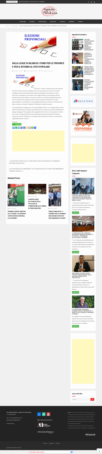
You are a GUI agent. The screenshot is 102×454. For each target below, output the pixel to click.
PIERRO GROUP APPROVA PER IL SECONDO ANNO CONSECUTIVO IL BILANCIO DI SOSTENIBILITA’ (89, 70)
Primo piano (50, 71)
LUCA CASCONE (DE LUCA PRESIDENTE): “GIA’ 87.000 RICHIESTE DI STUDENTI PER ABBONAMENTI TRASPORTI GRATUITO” (36, 170)
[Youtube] (94, 2)
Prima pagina (44, 71)
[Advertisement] (38, 141)
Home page (23, 21)
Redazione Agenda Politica (31, 71)
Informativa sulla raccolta (36, 452)
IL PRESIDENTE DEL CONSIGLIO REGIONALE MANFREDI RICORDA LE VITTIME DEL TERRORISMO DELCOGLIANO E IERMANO (82, 235)
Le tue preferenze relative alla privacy (58, 452)
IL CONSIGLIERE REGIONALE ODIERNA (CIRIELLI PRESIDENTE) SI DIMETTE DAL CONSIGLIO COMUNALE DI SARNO (83, 312)
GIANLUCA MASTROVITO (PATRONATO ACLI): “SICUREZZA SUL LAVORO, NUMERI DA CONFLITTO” (89, 58)
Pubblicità (71, 21)
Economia (62, 21)
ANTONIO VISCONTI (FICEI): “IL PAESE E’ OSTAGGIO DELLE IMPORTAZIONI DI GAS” (89, 84)
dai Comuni (53, 21)
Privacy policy (10, 423)
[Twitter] (91, 2)
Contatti (80, 21)
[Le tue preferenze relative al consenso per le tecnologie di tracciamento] (99, 451)
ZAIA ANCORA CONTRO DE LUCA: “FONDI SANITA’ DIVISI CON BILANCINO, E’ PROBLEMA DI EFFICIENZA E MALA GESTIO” (34, 162)
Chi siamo (32, 21)
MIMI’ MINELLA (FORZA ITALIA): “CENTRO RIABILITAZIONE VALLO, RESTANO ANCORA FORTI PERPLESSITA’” (82, 276)
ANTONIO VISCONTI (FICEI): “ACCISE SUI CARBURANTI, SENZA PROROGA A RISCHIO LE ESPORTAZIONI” (89, 45)
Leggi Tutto (75, 212)
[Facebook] (89, 2)
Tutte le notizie (42, 21)
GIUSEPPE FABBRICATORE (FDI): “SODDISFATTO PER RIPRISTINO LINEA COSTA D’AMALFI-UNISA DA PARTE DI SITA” (81, 198)
